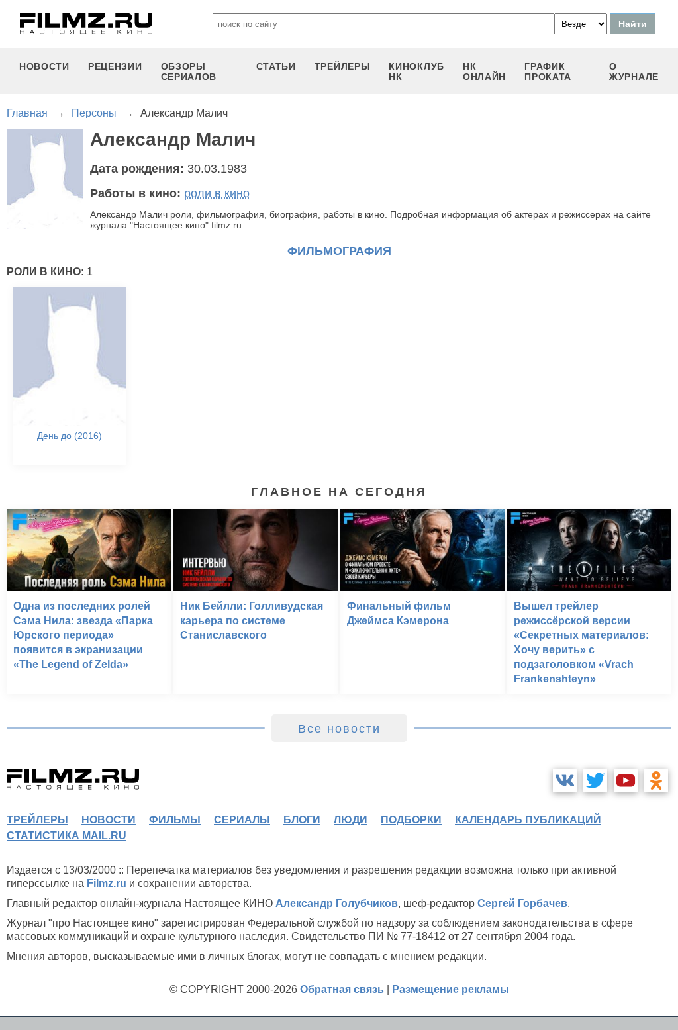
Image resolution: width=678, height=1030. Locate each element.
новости (44, 66)
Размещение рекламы (450, 989)
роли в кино (217, 193)
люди (350, 819)
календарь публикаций (528, 819)
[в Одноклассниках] (656, 780)
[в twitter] (595, 780)
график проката (547, 71)
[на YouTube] (626, 780)
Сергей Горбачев (522, 903)
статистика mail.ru (66, 835)
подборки (411, 819)
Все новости (339, 728)
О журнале (634, 71)
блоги (301, 819)
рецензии (115, 66)
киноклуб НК (416, 71)
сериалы (242, 819)
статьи (276, 66)
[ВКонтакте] (565, 780)
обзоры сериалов (189, 71)
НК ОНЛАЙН (484, 71)
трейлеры (343, 66)
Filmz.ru (106, 883)
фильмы (175, 819)
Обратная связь (342, 989)
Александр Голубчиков (336, 903)
